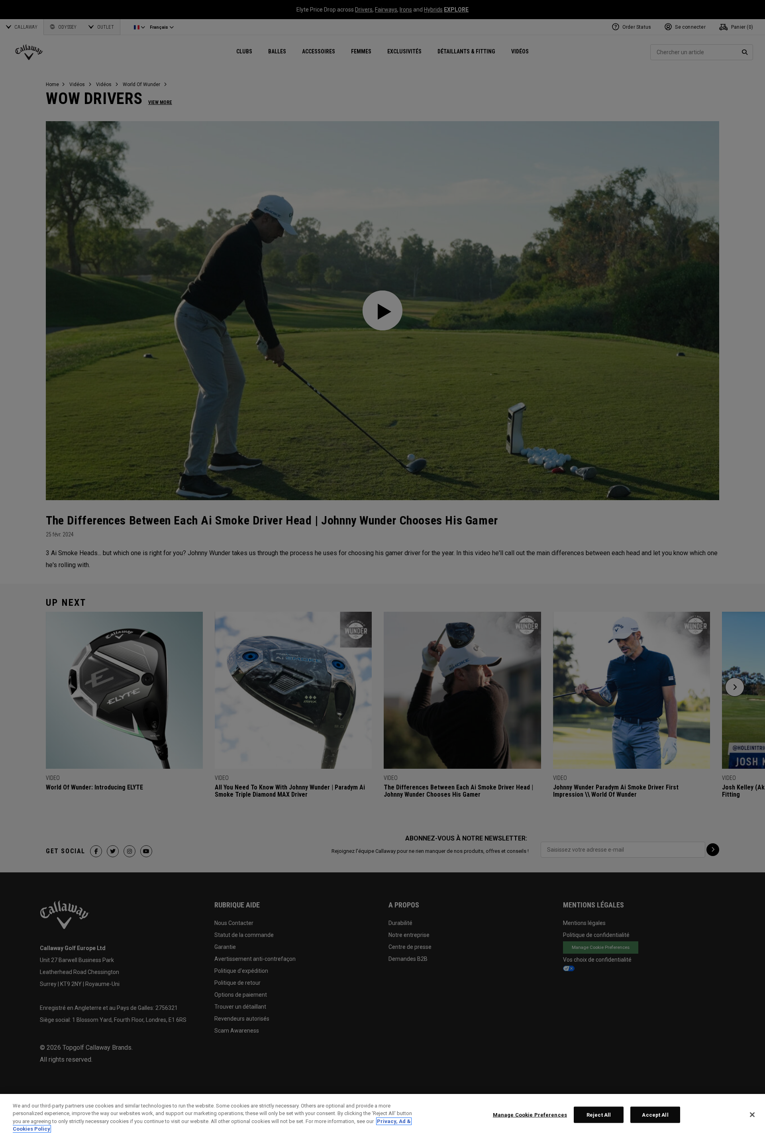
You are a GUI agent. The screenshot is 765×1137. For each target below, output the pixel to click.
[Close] (752, 1114)
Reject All (598, 1115)
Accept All (655, 1115)
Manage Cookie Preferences (530, 1115)
